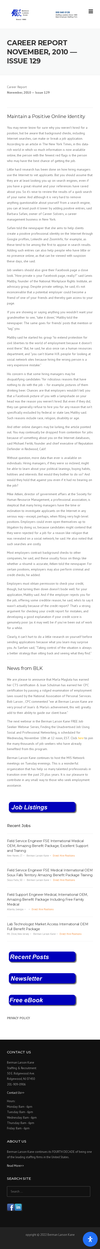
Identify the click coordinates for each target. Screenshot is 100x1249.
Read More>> (15, 1166)
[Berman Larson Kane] (44, 15)
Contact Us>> (15, 1093)
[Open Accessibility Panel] (90, 1239)
